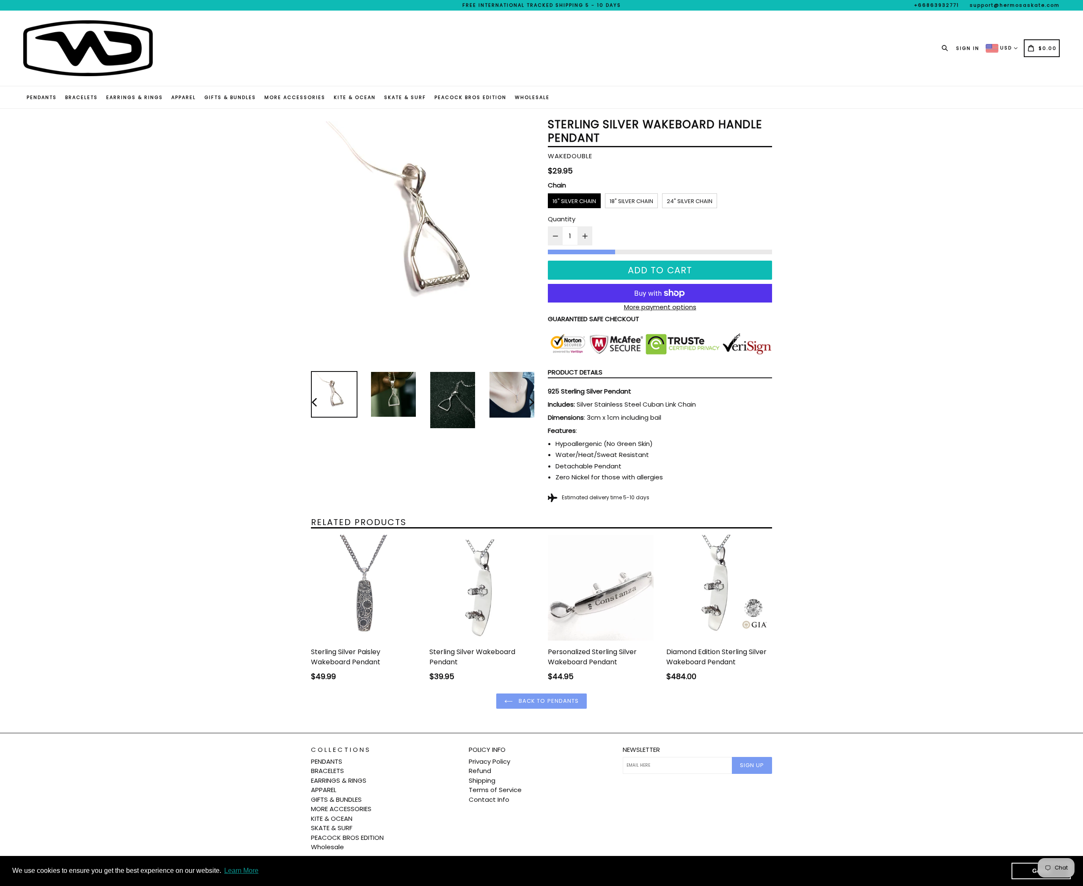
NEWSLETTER (641, 750)
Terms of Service (495, 789)
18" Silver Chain (631, 201)
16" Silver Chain (574, 201)
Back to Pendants (548, 701)
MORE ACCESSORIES (294, 97)
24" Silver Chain (689, 201)
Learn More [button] (241, 870)
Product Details (575, 372)
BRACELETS (81, 97)
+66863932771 (936, 5)
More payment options (660, 307)
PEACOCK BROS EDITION (470, 97)
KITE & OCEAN (355, 97)
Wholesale (532, 97)
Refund (480, 770)
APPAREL (183, 97)
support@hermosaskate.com (1015, 5)
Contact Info (489, 799)
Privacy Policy (489, 761)
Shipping (482, 780)
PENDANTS (42, 97)
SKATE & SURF (405, 97)
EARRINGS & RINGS (134, 97)
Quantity (561, 219)
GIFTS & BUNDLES (230, 97)
